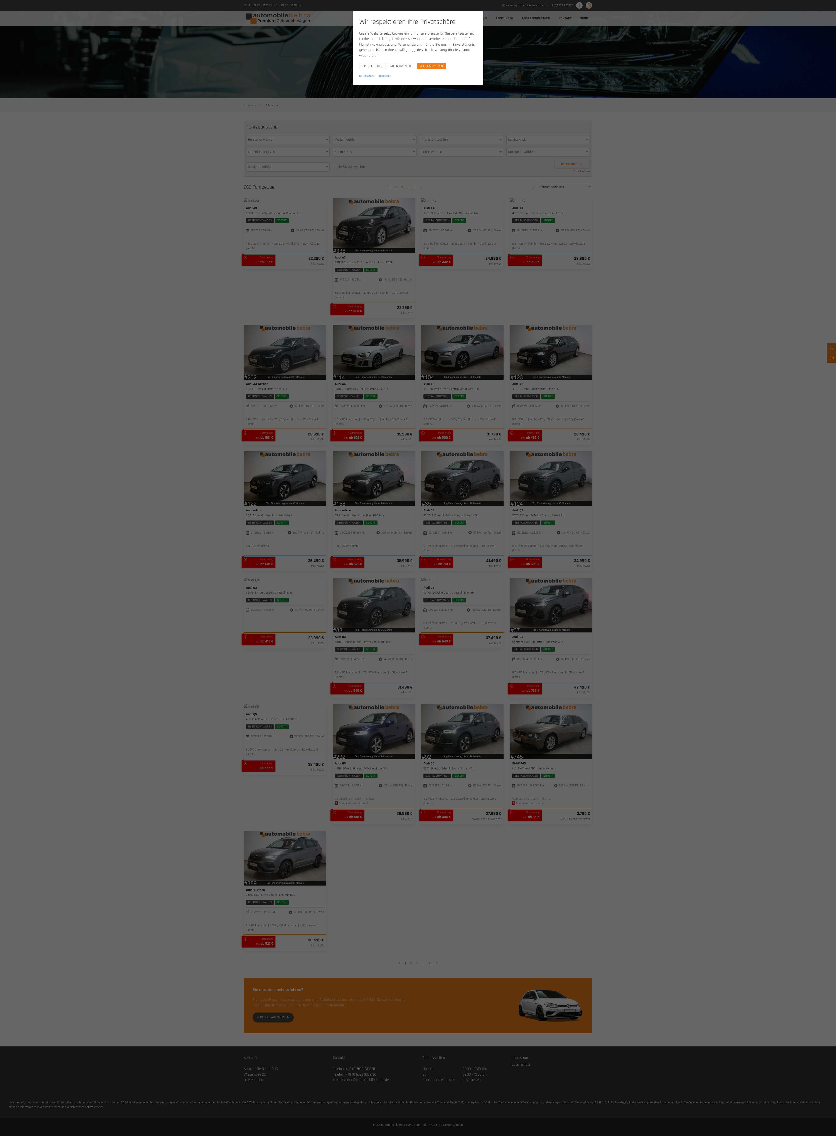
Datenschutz (367, 76)
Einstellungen (372, 66)
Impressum (384, 76)
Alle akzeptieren (431, 66)
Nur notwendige (401, 66)
